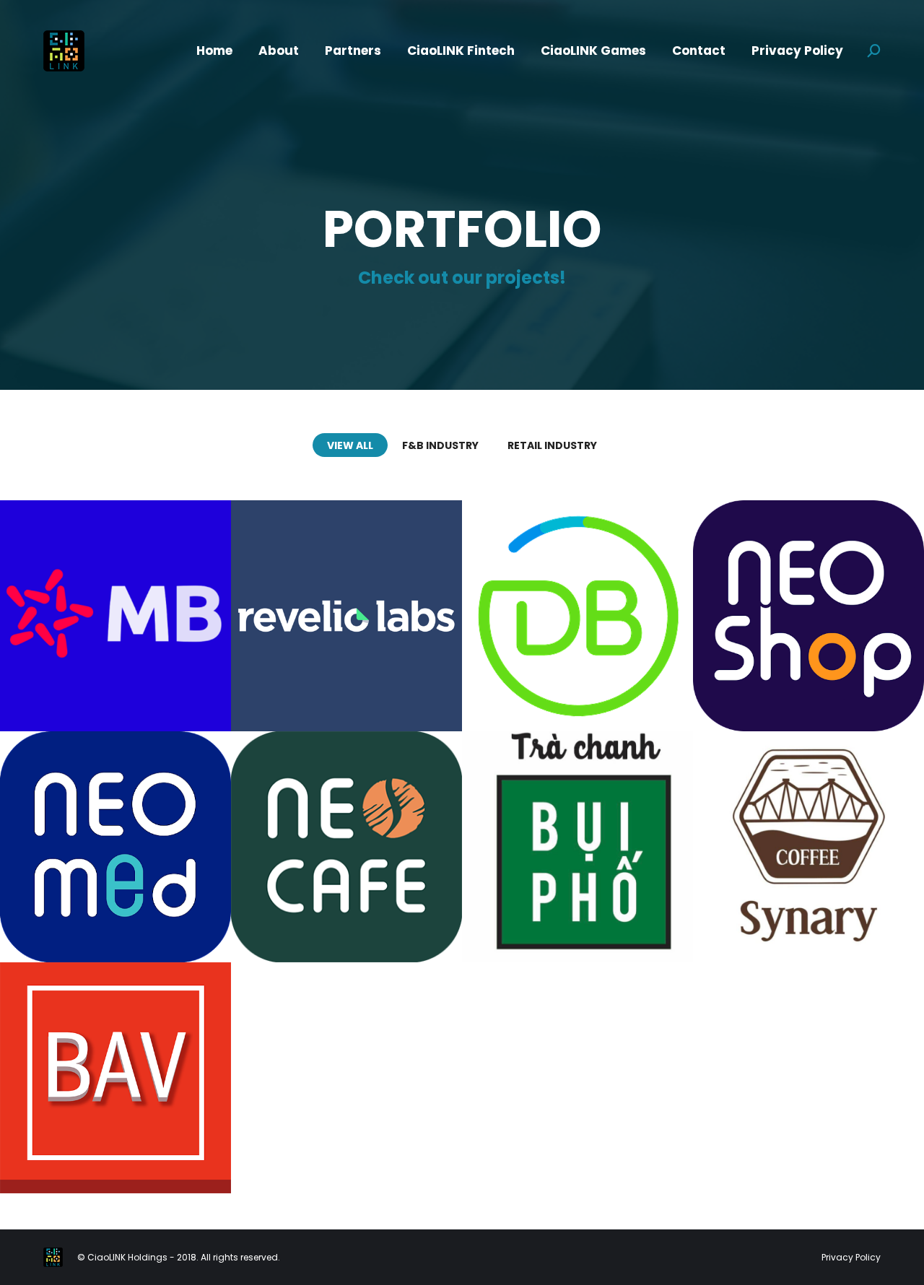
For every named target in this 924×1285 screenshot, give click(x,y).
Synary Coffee (808, 831)
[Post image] (115, 615)
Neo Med (115, 813)
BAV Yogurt (115, 1053)
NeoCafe (346, 831)
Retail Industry (552, 445)
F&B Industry (440, 445)
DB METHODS (577, 582)
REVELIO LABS (346, 582)
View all (350, 445)
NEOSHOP (809, 574)
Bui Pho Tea (577, 831)
